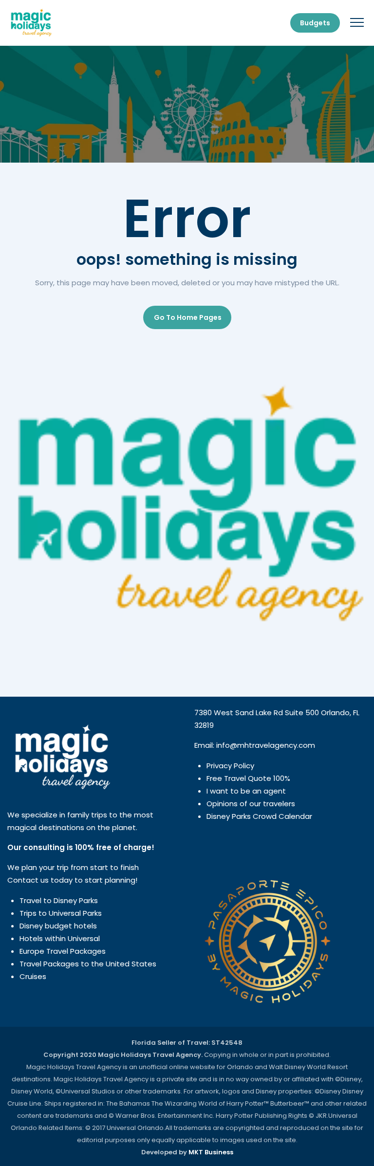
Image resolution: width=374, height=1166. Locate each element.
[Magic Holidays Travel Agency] (31, 23)
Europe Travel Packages (62, 951)
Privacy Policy (230, 765)
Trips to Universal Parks (60, 913)
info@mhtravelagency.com (265, 745)
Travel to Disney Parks (58, 900)
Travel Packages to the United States (87, 964)
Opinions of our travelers (250, 803)
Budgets (315, 23)
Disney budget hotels (58, 926)
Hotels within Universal (59, 938)
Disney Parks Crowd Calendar (259, 816)
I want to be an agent (246, 791)
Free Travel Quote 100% (248, 778)
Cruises (32, 976)
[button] (187, 317)
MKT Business (210, 1152)
